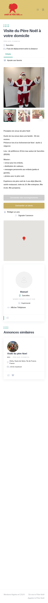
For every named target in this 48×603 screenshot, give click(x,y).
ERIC (8, 357)
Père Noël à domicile (12, 41)
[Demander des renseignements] (8, 375)
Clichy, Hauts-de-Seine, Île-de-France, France (23, 362)
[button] (24, 239)
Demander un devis (24, 206)
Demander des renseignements (24, 198)
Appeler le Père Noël (36, 598)
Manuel (24, 291)
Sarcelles (9, 45)
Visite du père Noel (17, 353)
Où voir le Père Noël (36, 594)
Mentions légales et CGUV (14, 594)
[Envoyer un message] (7, 318)
